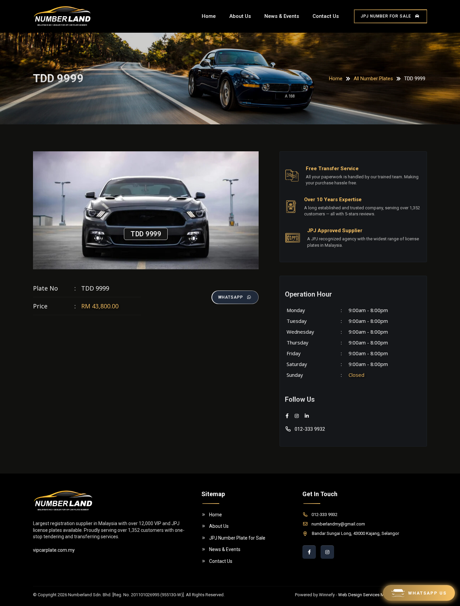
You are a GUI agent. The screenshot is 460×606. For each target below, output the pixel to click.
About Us (240, 16)
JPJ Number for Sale (386, 16)
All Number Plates (373, 78)
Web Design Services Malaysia (368, 594)
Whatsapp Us (427, 593)
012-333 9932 (310, 429)
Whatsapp (230, 297)
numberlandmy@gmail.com (338, 523)
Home (209, 16)
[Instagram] (296, 416)
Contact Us (326, 16)
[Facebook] (287, 416)
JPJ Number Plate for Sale (237, 538)
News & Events (281, 16)
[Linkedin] (306, 416)
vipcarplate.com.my (54, 550)
